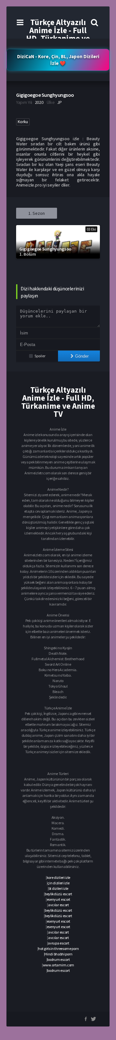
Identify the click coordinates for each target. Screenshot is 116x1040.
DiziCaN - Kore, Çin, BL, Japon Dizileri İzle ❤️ (58, 59)
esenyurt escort (59, 899)
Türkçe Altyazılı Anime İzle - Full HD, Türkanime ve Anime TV (58, 34)
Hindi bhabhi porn (58, 954)
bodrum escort (58, 959)
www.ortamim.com (58, 964)
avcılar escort (58, 904)
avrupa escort (58, 943)
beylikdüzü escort (58, 893)
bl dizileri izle (58, 888)
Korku (23, 121)
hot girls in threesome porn (58, 948)
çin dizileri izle (58, 882)
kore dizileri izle (59, 877)
